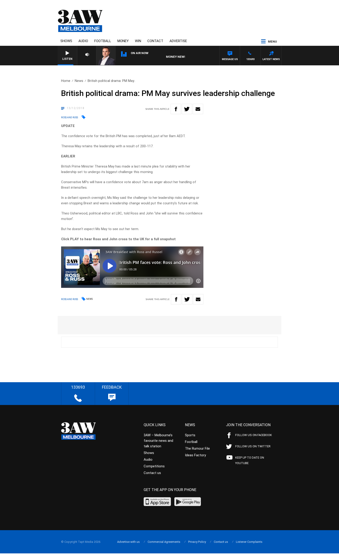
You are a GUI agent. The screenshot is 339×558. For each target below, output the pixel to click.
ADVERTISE (178, 41)
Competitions (154, 466)
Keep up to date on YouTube (249, 460)
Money (123, 41)
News (79, 81)
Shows (66, 41)
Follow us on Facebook (253, 435)
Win (138, 41)
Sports (190, 435)
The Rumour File (197, 448)
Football (102, 41)
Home (65, 81)
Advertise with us (128, 542)
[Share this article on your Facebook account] (176, 109)
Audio (83, 41)
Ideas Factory (195, 455)
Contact (155, 41)
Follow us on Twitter (253, 446)
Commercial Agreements (164, 542)
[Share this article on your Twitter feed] (187, 109)
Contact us (152, 473)
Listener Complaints (249, 542)
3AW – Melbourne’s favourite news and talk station (158, 440)
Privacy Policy (197, 542)
